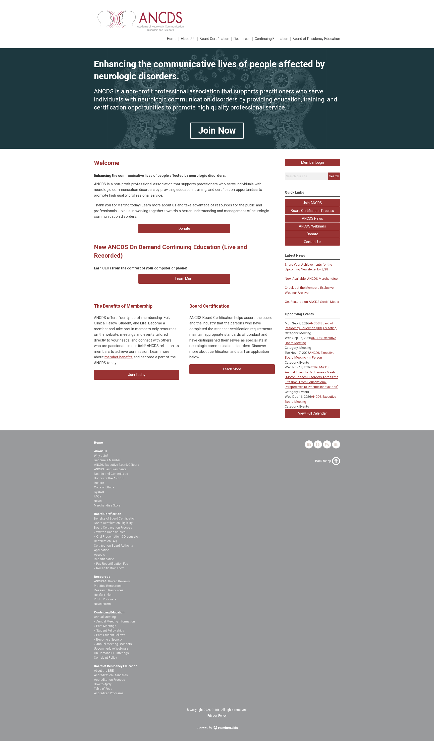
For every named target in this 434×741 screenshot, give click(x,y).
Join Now (217, 130)
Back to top (323, 461)
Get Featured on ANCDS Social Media (312, 302)
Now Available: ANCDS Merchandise (311, 278)
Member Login (312, 162)
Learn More (184, 279)
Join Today (136, 375)
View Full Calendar (312, 413)
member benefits (118, 357)
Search (334, 176)
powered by (205, 727)
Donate (184, 228)
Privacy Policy (217, 715)
